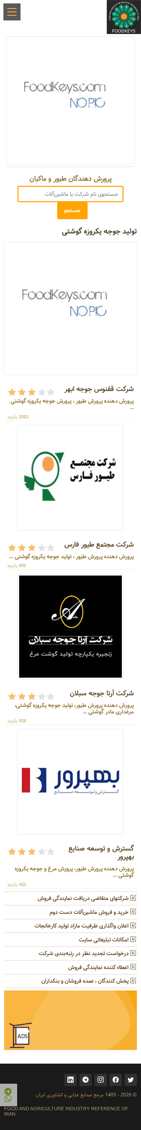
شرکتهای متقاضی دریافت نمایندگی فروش (84, 898)
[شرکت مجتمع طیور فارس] (70, 477)
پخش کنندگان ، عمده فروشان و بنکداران (85, 981)
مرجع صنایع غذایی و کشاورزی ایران (70, 1095)
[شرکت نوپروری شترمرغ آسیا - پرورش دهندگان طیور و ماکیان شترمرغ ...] (70, 100)
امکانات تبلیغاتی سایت (104, 940)
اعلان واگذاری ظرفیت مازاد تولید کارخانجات (82, 926)
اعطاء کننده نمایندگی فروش (99, 967)
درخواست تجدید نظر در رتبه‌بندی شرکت (84, 953)
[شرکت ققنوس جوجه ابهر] (70, 308)
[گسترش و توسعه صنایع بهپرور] (70, 781)
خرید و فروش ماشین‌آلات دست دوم (90, 912)
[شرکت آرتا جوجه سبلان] (70, 626)
